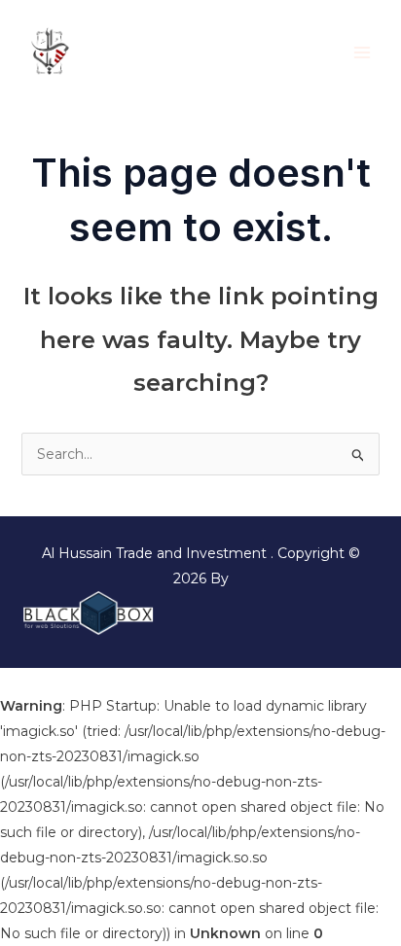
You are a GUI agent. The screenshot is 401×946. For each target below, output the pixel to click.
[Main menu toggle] (362, 52)
